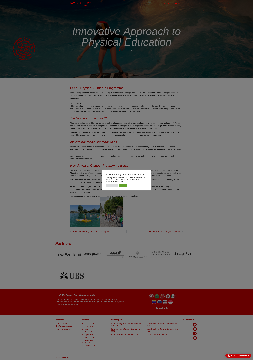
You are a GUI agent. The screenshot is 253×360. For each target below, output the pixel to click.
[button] (238, 356)
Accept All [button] (123, 185)
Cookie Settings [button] (112, 185)
